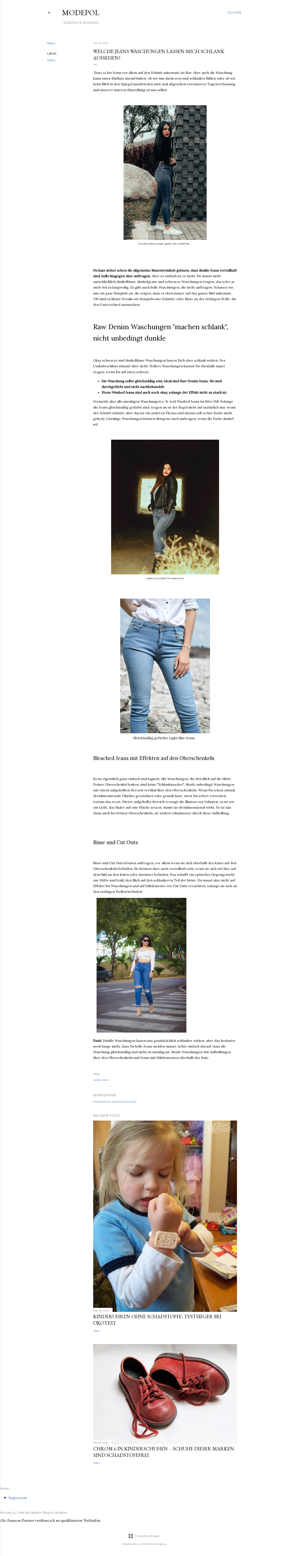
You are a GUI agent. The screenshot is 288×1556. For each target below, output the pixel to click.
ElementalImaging (154, 1543)
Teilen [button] (51, 43)
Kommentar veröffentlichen (114, 1101)
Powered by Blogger (147, 1535)
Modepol (80, 12)
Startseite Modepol (81, 23)
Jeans (51, 60)
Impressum (17, 1497)
